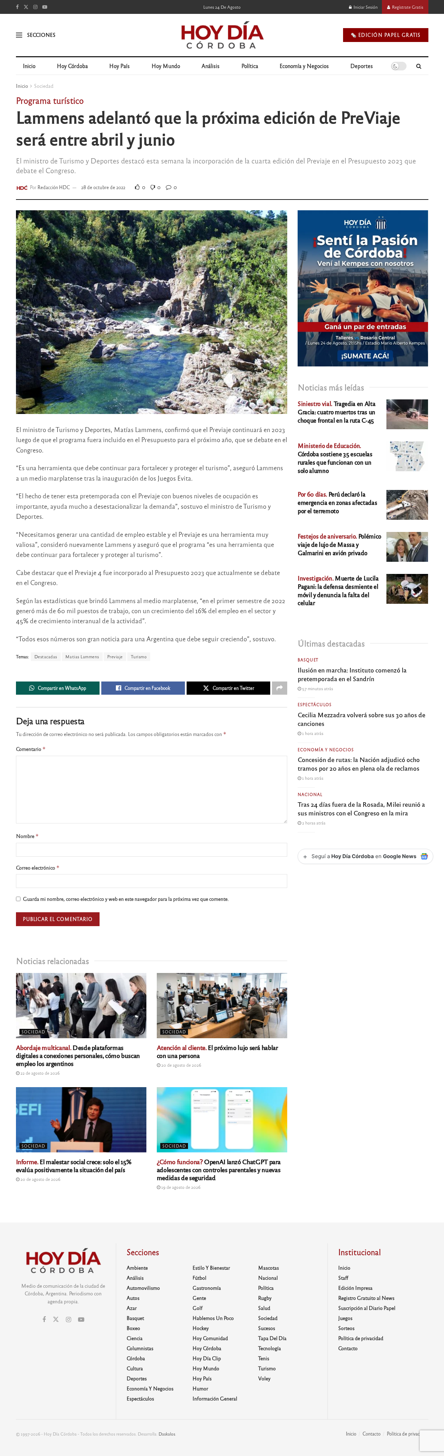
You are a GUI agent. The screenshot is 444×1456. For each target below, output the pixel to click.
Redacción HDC (53, 187)
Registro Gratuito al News (366, 1298)
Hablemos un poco (213, 1318)
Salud (264, 1308)
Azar (132, 1308)
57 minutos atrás (317, 688)
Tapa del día (272, 1338)
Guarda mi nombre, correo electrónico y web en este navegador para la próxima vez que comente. (126, 899)
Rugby (265, 1298)
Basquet (308, 659)
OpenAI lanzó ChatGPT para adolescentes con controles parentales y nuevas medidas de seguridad (219, 1169)
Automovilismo (143, 1288)
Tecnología (269, 1348)
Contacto (348, 1348)
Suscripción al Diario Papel (366, 1308)
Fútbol (199, 1278)
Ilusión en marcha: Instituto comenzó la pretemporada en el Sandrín (352, 674)
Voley (264, 1378)
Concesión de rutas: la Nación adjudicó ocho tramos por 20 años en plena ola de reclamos (359, 763)
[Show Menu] (19, 35)
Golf (198, 1308)
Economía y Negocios (304, 65)
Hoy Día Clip (207, 1358)
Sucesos (266, 1328)
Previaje (115, 656)
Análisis (211, 65)
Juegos (345, 1318)
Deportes (361, 65)
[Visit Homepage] (221, 35)
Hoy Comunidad (210, 1338)
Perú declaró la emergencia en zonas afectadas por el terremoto (337, 502)
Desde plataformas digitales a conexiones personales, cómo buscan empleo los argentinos (78, 1055)
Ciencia (135, 1338)
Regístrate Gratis (407, 7)
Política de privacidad (360, 1338)
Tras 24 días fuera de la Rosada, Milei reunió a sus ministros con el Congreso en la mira (361, 808)
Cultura (135, 1368)
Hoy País (119, 65)
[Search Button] (418, 66)
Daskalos (167, 1434)
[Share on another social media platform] (279, 688)
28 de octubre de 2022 (103, 187)
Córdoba (136, 1358)
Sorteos (346, 1328)
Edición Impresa (355, 1288)
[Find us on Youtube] (44, 7)
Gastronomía (207, 1288)
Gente (199, 1298)
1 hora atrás (312, 733)
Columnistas (140, 1348)
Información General (215, 1398)
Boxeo (133, 1328)
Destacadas (45, 656)
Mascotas (268, 1267)
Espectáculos (315, 704)
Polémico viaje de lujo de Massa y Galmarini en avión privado (339, 544)
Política (249, 65)
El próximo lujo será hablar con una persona (217, 1051)
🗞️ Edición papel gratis (386, 35)
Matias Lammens (82, 656)
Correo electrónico (38, 867)
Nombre (27, 836)
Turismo (139, 656)
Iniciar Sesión (365, 7)
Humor (200, 1388)
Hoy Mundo (166, 65)
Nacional (310, 794)
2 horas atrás (313, 823)
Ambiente (137, 1267)
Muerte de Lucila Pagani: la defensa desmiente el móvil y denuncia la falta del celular (338, 590)
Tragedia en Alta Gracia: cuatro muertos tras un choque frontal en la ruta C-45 (336, 411)
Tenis (263, 1358)
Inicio (29, 65)
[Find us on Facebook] (17, 7)
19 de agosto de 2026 (180, 1187)
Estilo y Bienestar (211, 1267)
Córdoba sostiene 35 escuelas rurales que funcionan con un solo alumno (335, 457)
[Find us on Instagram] (35, 7)
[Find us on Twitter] (26, 7)
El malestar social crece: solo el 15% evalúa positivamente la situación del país (73, 1165)
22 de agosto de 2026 (39, 1073)
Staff (343, 1278)
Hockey (201, 1328)
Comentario (31, 749)
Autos (133, 1298)
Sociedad (43, 86)
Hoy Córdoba (72, 65)
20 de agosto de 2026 (180, 1065)
